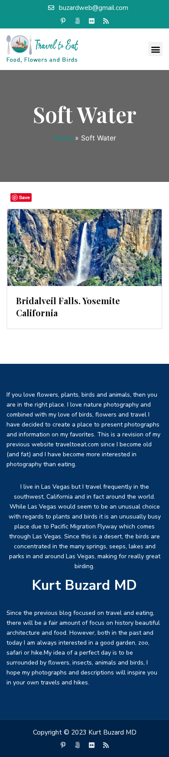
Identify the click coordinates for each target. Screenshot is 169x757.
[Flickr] (92, 21)
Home (63, 138)
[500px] (77, 21)
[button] (155, 49)
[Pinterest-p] (63, 21)
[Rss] (106, 21)
